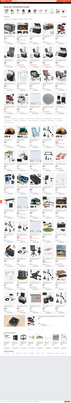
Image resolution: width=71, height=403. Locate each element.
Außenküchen (14, 4)
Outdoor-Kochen (10, 4)
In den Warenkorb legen (10, 43)
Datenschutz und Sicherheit (36, 401)
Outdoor (7, 4)
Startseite (5, 4)
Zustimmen (67, 401)
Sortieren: (62, 16)
